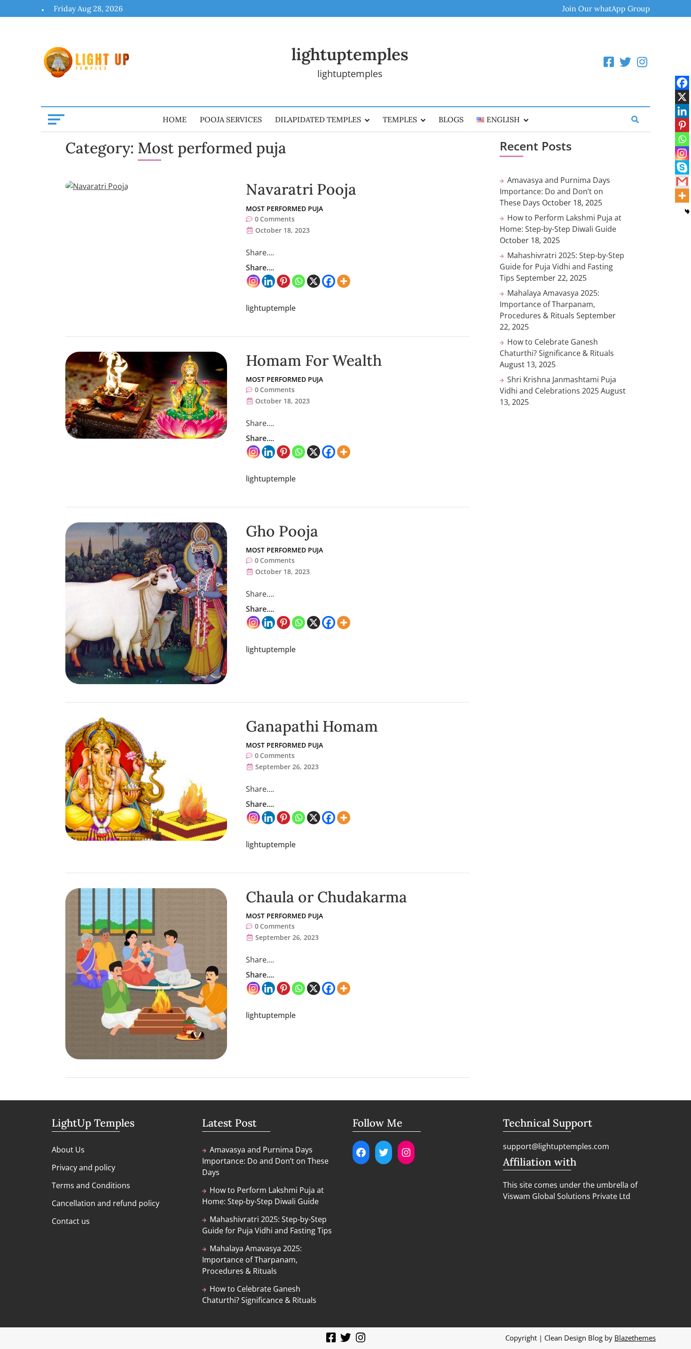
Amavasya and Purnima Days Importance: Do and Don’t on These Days (555, 191)
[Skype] (682, 167)
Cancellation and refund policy (105, 1203)
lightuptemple (271, 308)
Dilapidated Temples (318, 119)
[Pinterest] (283, 281)
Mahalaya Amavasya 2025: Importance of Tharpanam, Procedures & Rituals (549, 304)
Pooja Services (231, 119)
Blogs (451, 119)
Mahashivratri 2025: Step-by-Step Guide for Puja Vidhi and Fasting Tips (562, 266)
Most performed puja (284, 208)
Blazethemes (635, 1337)
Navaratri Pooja (301, 189)
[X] (313, 281)
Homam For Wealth (314, 360)
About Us (68, 1149)
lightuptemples (349, 54)
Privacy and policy (83, 1167)
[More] (343, 281)
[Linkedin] (268, 281)
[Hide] (687, 211)
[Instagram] (253, 281)
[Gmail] (682, 181)
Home (175, 119)
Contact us (71, 1221)
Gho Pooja (282, 531)
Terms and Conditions (91, 1185)
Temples (400, 119)
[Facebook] (328, 281)
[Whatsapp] (298, 281)
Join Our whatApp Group (606, 8)
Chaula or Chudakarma (326, 897)
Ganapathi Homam (312, 726)
